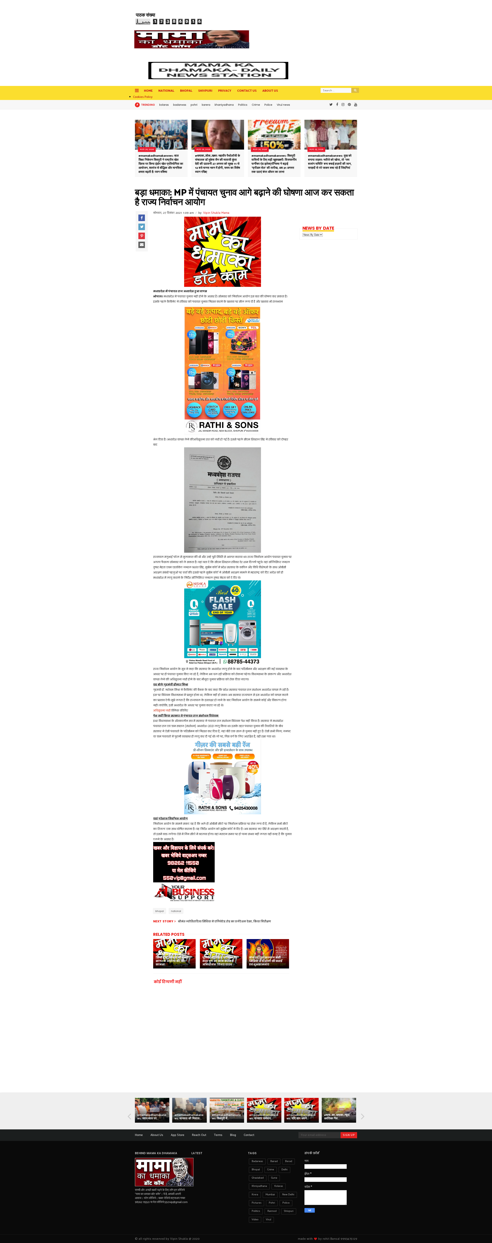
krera (255, 1194)
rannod (272, 1211)
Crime (256, 105)
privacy (224, 90)
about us (270, 90)
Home (148, 90)
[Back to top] (482, 1233)
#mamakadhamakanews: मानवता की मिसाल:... (189, 1116)
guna (274, 1178)
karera (206, 105)
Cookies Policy (143, 97)
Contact (249, 1135)
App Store (177, 1135)
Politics (242, 105)
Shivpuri (205, 90)
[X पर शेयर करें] (141, 227)
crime (270, 1169)
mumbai (270, 1194)
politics (256, 1211)
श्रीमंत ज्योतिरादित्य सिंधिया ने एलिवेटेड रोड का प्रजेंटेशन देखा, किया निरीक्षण (224, 921)
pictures (256, 1203)
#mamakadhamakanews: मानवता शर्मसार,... (263, 1116)
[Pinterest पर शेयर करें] (141, 236)
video (255, 1219)
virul (268, 1219)
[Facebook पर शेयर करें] (141, 218)
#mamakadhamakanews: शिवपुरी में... (226, 1116)
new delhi (288, 1194)
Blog (233, 1135)
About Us (156, 1135)
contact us (247, 90)
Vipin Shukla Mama (216, 212)
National (166, 90)
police (286, 1203)
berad (288, 1161)
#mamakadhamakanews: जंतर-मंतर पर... (151, 1116)
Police (268, 105)
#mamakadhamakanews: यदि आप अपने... (301, 1116)
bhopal (159, 911)
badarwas (179, 105)
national (176, 911)
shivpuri (288, 1211)
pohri (194, 105)
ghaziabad (258, 1178)
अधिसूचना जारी (161, 710)
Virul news (283, 105)
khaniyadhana (224, 105)
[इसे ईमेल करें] (141, 245)
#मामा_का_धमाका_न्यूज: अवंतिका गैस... (337, 1116)
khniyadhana (259, 1186)
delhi (284, 1169)
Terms (218, 1135)
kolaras (164, 105)
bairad (274, 1161)
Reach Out (199, 1135)
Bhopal (186, 90)
